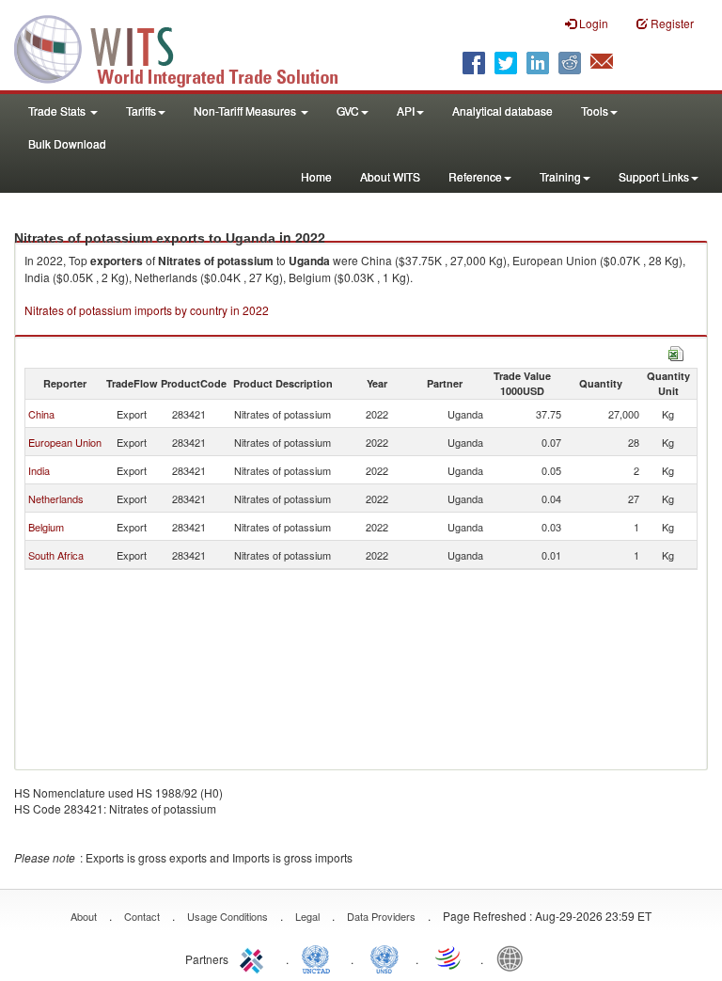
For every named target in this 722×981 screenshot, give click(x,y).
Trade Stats (58, 111)
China (41, 413)
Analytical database (502, 111)
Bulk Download (67, 143)
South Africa (56, 554)
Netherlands (56, 498)
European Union (65, 442)
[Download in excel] (675, 351)
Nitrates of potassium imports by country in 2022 (146, 310)
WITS (188, 47)
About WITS (390, 176)
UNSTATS (384, 957)
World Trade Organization (449, 957)
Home (316, 176)
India (39, 470)
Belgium (46, 526)
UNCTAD (319, 957)
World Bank (514, 957)
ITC (255, 957)
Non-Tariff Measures (246, 111)
